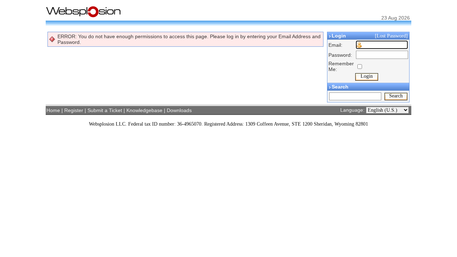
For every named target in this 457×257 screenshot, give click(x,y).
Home (53, 110)
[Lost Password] (392, 36)
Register (73, 110)
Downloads (179, 110)
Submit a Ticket (104, 110)
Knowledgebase (144, 110)
